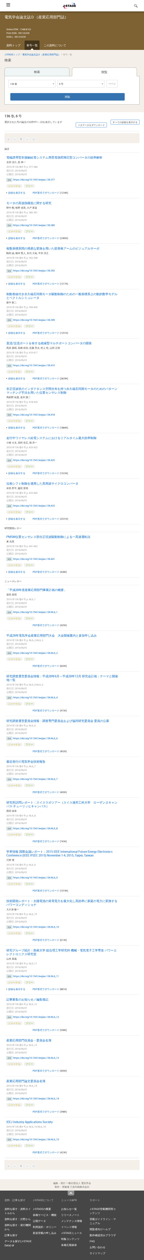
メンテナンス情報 (71, 1221)
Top (71, 1193)
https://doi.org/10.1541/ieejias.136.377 (34, 179)
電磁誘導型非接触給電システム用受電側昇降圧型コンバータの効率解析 (54, 157)
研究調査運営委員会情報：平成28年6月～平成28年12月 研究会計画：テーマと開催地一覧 (62, 678)
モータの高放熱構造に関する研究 (28, 203)
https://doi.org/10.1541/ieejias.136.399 (34, 320)
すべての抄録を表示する (125, 122)
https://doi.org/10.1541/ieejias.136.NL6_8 (35, 828)
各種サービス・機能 (44, 1215)
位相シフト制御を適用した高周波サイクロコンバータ (42, 483)
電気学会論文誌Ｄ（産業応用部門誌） (41, 54)
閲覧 (104, 72)
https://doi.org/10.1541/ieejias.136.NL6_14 (36, 1098)
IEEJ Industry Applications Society (29, 1122)
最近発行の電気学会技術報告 (25, 761)
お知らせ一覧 (69, 1209)
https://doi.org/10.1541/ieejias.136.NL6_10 (36, 926)
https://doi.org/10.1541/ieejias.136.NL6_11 (36, 976)
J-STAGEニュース (71, 1233)
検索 (37, 72)
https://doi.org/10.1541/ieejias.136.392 (34, 270)
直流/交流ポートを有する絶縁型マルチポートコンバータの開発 (49, 343)
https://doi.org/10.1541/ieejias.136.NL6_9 (35, 877)
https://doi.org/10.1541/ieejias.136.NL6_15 (36, 1139)
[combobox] (32, 83)
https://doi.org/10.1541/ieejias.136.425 (34, 460)
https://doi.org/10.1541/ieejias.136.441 (34, 559)
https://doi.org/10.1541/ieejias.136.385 (34, 225)
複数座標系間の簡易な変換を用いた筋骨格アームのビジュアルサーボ (52, 248)
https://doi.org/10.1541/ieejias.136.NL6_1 (35, 612)
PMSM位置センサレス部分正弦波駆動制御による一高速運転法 (48, 537)
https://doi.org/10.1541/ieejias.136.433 (34, 505)
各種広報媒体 (69, 1245)
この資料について (55, 45)
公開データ (39, 1221)
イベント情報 (69, 1227)
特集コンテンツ (70, 1239)
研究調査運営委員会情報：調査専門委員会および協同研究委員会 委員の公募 (57, 721)
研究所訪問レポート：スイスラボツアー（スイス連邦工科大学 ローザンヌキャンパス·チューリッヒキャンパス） (61, 804)
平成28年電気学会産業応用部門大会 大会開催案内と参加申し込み (51, 635)
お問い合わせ (97, 1247)
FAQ (92, 1241)
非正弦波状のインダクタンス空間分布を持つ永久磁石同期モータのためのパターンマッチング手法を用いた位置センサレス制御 (61, 391)
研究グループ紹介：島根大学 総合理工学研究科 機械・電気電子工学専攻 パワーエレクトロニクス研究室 (61, 952)
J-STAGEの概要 (42, 1209)
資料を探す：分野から (17, 1219)
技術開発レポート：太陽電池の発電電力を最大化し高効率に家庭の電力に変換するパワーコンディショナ (61, 903)
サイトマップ (97, 1253)
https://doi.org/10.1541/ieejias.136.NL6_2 (35, 653)
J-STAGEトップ (12, 54)
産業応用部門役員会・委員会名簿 (28, 1040)
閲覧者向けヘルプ (100, 1229)
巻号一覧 (32, 45)
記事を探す (11, 1235)
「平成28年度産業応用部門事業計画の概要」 (36, 590)
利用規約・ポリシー (44, 1227)
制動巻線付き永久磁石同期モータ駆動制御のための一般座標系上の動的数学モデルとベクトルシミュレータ (61, 296)
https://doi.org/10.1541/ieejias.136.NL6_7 (35, 779)
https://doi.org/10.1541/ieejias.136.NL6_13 (36, 1057)
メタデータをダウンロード (91, 124)
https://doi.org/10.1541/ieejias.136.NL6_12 (36, 1017)
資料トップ (13, 45)
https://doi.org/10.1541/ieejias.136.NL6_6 (35, 738)
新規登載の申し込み (44, 1233)
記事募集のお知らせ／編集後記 (27, 999)
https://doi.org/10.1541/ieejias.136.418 (34, 414)
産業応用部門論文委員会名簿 (25, 1081)
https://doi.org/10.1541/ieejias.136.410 (34, 365)
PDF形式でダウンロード (46, 192)
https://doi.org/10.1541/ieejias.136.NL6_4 (35, 697)
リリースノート (70, 1215)
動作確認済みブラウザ (103, 1235)
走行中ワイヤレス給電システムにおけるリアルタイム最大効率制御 (51, 438)
